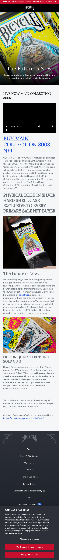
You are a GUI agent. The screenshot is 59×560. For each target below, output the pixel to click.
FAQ (29, 497)
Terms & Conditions (30, 477)
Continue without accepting (29, 547)
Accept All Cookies (29, 555)
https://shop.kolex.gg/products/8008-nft (24, 418)
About (29, 449)
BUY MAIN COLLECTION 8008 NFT (26, 144)
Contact (29, 469)
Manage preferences (29, 539)
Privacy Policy (29, 484)
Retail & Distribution (29, 456)
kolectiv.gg (24, 294)
